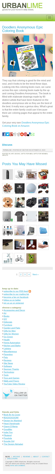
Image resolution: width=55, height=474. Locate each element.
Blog (7, 457)
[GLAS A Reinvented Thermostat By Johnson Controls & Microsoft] (31, 230)
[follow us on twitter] (15, 393)
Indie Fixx (8, 432)
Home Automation (12, 342)
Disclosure (12, 458)
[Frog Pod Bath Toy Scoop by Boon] (31, 258)
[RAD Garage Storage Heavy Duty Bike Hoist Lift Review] (19, 258)
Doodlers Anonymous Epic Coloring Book (22, 29)
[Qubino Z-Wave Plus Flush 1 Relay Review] (43, 244)
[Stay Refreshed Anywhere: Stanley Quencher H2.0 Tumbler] (19, 188)
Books (17, 154)
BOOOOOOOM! (11, 417)
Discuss (7, 144)
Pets (6, 357)
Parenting (8, 354)
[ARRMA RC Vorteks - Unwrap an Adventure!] (43, 188)
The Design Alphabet (13, 444)
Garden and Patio (12, 328)
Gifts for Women (40, 154)
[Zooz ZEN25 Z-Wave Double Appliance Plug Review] (19, 230)
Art (12, 154)
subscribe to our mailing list (16, 294)
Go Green (8, 337)
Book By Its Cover (12, 414)
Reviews (7, 360)
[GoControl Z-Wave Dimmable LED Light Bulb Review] (31, 244)
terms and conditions (17, 465)
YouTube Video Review (14, 384)
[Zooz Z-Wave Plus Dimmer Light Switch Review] (19, 244)
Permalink (7, 150)
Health (5, 155)
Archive (16, 457)
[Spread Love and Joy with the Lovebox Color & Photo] (43, 174)
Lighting (7, 348)
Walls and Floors (11, 381)
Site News (8, 363)
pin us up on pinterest (14, 303)
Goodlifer (8, 429)
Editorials (8, 322)
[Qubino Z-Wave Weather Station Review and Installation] (7, 258)
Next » (36, 274)
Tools (6, 375)
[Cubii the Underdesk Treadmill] (31, 202)
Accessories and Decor (14, 310)
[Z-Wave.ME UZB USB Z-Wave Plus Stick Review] (7, 244)
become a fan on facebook (16, 297)
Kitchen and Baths (12, 345)
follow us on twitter (12, 300)
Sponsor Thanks (11, 369)
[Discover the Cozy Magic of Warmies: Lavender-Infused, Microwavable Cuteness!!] (7, 202)
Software (8, 366)
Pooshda (8, 438)
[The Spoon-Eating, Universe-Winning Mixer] (19, 174)
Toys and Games (11, 378)
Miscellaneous (10, 351)
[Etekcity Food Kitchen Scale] (7, 216)
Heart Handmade (12, 423)
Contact (46, 457)
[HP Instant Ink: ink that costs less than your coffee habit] (31, 174)
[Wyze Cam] (31, 216)
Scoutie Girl (9, 441)
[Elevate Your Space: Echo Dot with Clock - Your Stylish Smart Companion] (31, 188)
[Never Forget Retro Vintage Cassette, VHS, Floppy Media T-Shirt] (19, 216)
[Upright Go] (19, 202)
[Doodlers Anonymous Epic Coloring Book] (27, 55)
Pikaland (8, 435)
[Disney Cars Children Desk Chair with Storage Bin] (43, 202)
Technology (9, 372)
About (36, 457)
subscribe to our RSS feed (16, 291)
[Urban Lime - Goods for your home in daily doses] (22, 6)
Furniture (8, 325)
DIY (5, 319)
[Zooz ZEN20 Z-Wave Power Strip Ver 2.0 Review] (7, 230)
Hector (25, 150)
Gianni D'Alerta (11, 426)
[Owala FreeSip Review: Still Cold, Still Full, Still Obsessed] (7, 174)
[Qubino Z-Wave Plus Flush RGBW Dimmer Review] (43, 230)
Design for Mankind (13, 420)
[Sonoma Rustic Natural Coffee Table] (43, 216)
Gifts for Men (27, 154)
